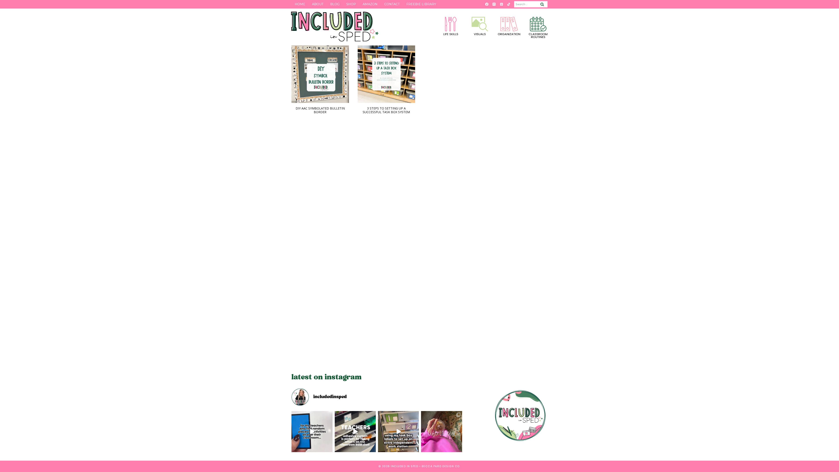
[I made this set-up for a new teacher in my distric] (398, 431)
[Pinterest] (501, 4)
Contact (392, 4)
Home (300, 4)
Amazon (370, 4)
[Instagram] (494, 4)
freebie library (421, 4)
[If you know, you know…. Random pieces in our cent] (312, 431)
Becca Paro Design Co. (441, 466)
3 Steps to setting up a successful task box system (386, 110)
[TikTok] (509, 4)
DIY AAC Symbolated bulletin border (320, 110)
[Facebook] (487, 4)
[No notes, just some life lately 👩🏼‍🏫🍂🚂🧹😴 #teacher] (441, 431)
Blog (335, 4)
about (317, 4)
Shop (351, 4)
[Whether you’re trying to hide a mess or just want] (355, 431)
